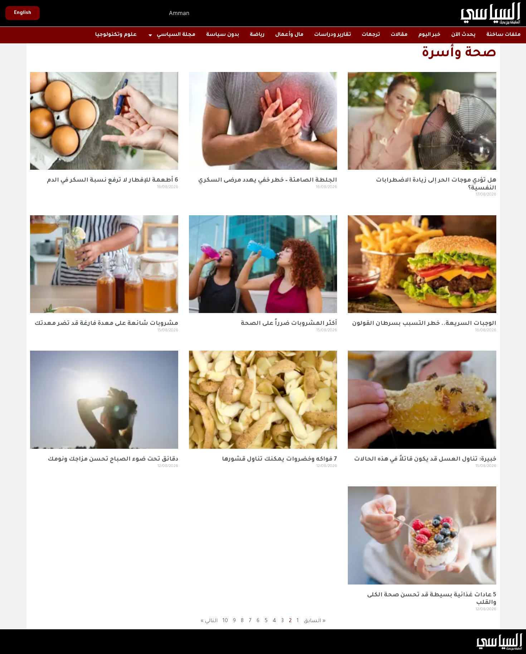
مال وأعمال (289, 35)
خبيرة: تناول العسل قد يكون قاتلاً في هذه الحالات (425, 459)
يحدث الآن (463, 35)
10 (225, 621)
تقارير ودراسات (332, 35)
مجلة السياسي (176, 35)
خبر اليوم (429, 35)
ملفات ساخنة (503, 35)
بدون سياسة (222, 35)
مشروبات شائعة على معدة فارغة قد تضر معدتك (106, 324)
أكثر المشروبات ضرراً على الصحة (289, 324)
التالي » (209, 621)
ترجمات (371, 35)
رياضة (257, 35)
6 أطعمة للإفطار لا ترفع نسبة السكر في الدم (112, 180)
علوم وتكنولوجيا (116, 35)
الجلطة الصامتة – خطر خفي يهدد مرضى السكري (267, 180)
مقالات (399, 35)
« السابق (315, 621)
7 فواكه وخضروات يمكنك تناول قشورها (279, 459)
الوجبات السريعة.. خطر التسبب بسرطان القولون (424, 324)
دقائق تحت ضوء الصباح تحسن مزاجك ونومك (113, 459)
